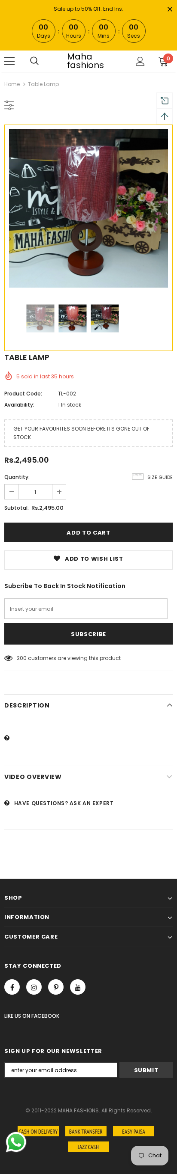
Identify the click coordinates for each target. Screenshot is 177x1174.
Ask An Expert (92, 803)
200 (22, 658)
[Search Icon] (34, 61)
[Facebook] (12, 987)
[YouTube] (77, 987)
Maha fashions (85, 60)
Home (12, 84)
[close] (169, 10)
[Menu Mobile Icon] (9, 61)
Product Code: (23, 393)
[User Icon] (140, 61)
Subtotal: (16, 507)
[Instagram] (34, 987)
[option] (88, 208)
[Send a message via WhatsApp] (16, 1142)
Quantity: (17, 477)
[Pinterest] (56, 987)
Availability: (19, 404)
